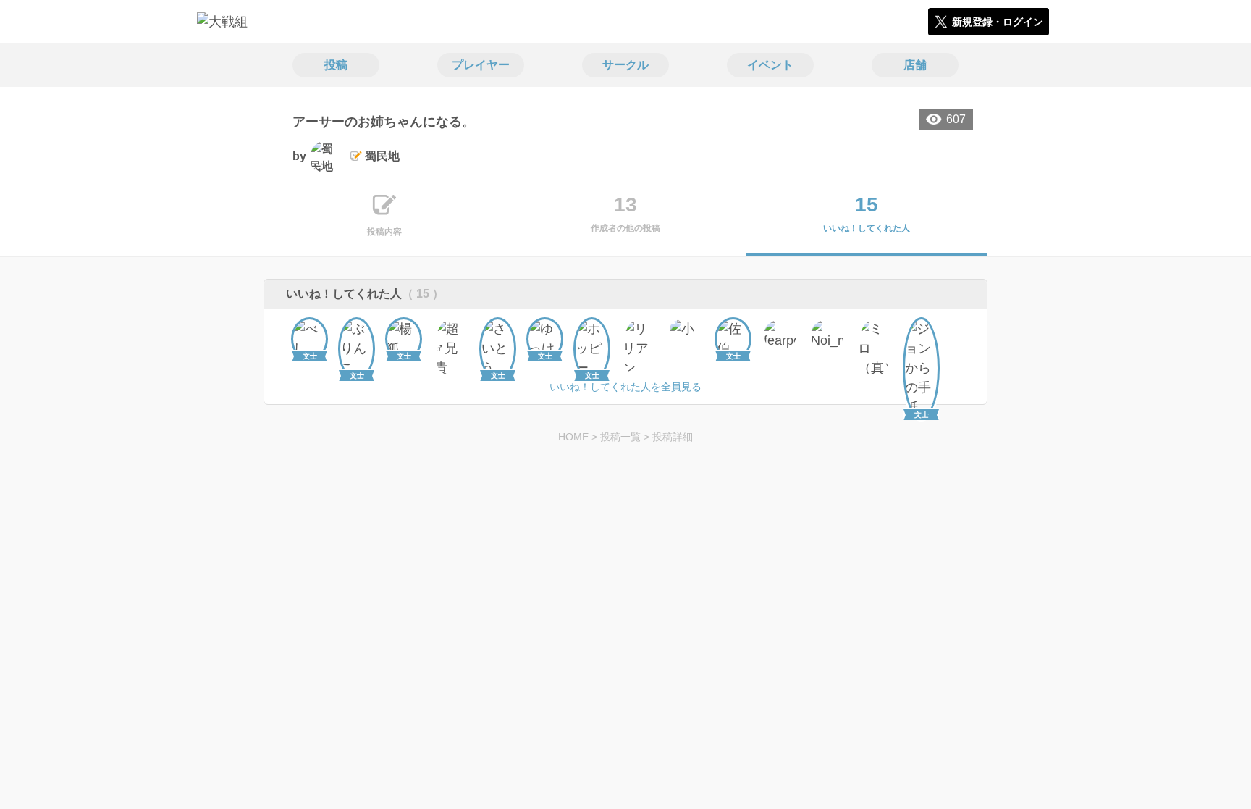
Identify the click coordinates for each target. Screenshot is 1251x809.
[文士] (309, 335)
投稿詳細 (672, 437)
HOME (573, 437)
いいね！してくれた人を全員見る (625, 387)
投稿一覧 (620, 437)
